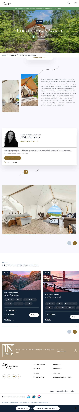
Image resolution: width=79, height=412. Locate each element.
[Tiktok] (18, 376)
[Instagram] (4, 376)
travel (52, 391)
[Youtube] (14, 376)
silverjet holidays (62, 391)
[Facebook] (9, 376)
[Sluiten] (75, 408)
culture (73, 391)
